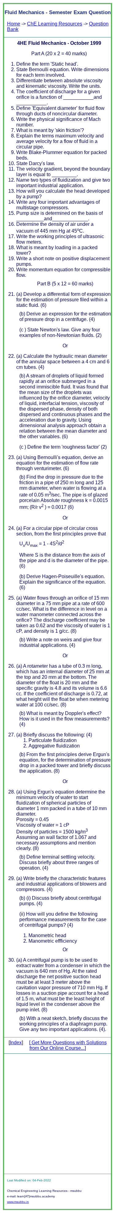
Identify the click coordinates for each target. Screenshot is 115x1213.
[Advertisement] (57, 1113)
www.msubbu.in (18, 1201)
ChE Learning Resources (54, 23)
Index (16, 1042)
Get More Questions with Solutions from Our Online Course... (68, 1045)
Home (13, 23)
